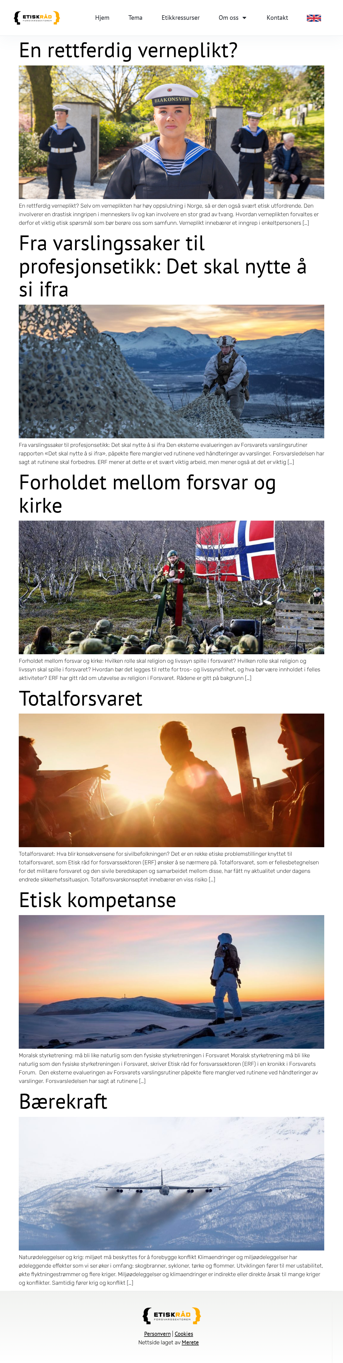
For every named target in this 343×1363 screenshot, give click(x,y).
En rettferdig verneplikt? (128, 49)
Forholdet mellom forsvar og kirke (147, 493)
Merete (190, 1342)
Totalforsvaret (81, 697)
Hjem (102, 17)
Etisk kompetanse (97, 899)
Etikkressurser (181, 17)
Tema (135, 17)
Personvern (157, 1333)
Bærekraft (63, 1100)
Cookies (184, 1333)
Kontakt (277, 17)
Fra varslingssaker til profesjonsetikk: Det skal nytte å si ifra (163, 265)
